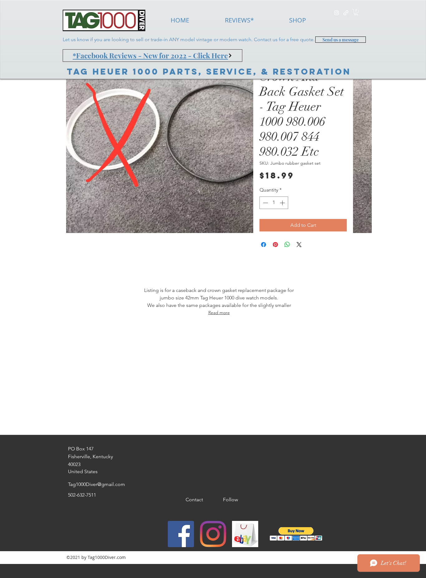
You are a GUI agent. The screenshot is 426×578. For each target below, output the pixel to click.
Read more (219, 312)
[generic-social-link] (346, 13)
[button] (356, 12)
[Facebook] (181, 534)
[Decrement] (264, 203)
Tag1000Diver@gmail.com (96, 484)
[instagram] (336, 13)
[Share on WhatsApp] (287, 244)
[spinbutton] (273, 203)
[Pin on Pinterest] (275, 244)
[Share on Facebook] (263, 244)
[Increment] (282, 203)
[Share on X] (299, 244)
